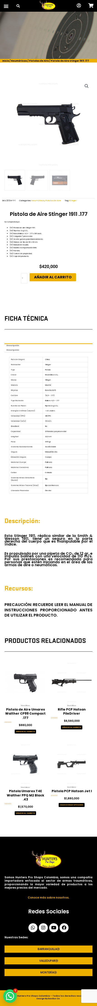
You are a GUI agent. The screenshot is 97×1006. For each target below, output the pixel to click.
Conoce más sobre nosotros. (48, 897)
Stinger (73, 200)
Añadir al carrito (53, 277)
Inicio (5, 61)
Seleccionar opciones (71, 805)
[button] (6, 6)
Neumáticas (19, 61)
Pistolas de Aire (39, 61)
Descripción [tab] (13, 345)
